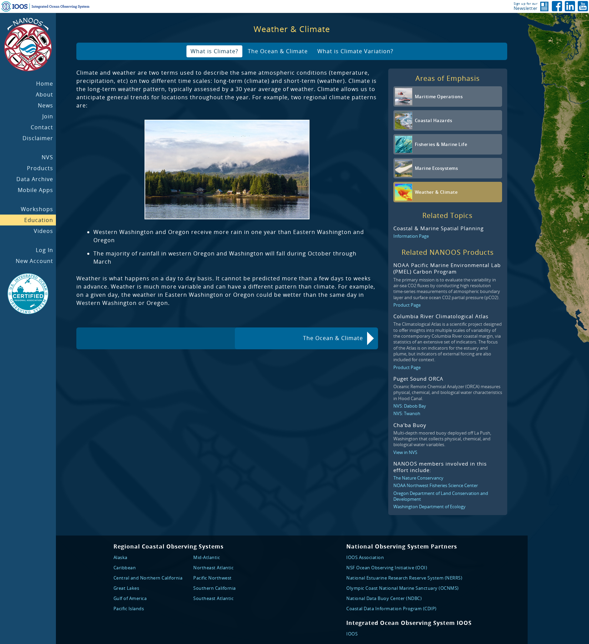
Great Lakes (126, 588)
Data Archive (34, 179)
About (44, 94)
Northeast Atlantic (213, 568)
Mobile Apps (35, 190)
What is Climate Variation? (355, 51)
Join (47, 116)
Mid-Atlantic (206, 557)
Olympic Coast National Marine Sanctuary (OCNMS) (402, 588)
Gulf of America (130, 598)
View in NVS (405, 452)
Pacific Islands (129, 608)
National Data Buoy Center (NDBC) (384, 598)
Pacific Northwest (212, 578)
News (45, 105)
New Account (34, 261)
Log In (44, 250)
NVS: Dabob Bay (409, 406)
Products (40, 168)
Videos (43, 231)
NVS (47, 157)
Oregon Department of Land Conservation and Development (440, 496)
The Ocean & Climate (278, 51)
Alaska (120, 557)
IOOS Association (365, 557)
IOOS (352, 634)
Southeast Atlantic (213, 598)
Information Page (411, 236)
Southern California (214, 588)
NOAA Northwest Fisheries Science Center (435, 485)
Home (44, 83)
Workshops (37, 209)
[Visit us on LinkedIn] (570, 6)
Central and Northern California (148, 578)
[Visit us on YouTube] (583, 6)
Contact (42, 127)
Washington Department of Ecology (429, 506)
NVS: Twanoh (406, 413)
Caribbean (125, 568)
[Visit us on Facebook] (557, 6)
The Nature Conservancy (418, 478)
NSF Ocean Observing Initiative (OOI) (386, 568)
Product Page (407, 305)
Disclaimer (37, 138)
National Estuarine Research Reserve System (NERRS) (404, 578)
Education (38, 220)
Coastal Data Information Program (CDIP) (391, 608)
